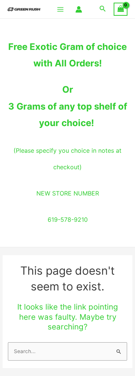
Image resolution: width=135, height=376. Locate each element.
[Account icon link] (78, 9)
